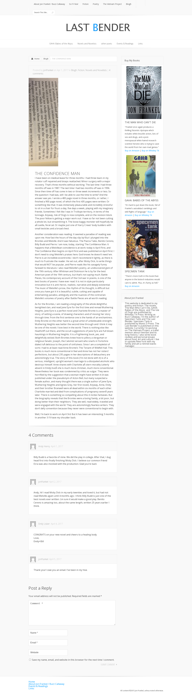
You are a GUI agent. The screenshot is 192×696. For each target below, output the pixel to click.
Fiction (81, 70)
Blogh (46, 58)
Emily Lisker (44, 523)
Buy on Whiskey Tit (150, 150)
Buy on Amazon (132, 150)
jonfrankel (48, 70)
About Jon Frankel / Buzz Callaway (46, 683)
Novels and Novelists (96, 70)
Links (31, 688)
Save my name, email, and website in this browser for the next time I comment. (73, 659)
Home (36, 58)
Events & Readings (38, 686)
